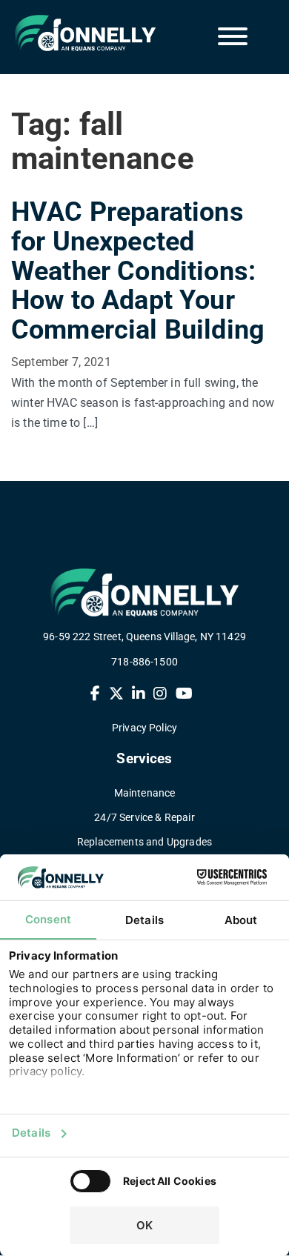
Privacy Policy (144, 728)
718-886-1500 (144, 662)
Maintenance (145, 793)
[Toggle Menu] (233, 36)
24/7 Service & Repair (144, 817)
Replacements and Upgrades (144, 842)
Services (144, 759)
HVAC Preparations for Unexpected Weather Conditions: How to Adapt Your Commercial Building (138, 270)
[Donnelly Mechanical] (74, 33)
